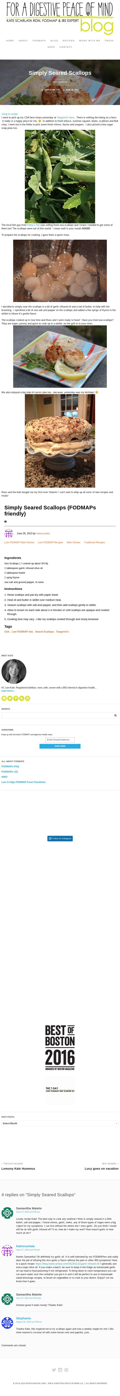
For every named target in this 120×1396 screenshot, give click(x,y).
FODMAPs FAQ (10, 766)
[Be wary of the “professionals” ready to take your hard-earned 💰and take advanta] (31, 873)
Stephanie (23, 1318)
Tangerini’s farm (65, 117)
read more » (8, 691)
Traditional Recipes (94, 542)
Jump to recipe (9, 114)
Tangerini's (62, 631)
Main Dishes (73, 542)
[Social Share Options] (4, 899)
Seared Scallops (44, 631)
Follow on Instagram (61, 838)
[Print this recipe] (5, 521)
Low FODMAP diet (22, 631)
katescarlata (52, 90)
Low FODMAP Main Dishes (19, 542)
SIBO (4, 776)
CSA (7, 631)
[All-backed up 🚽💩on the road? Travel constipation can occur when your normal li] (89, 873)
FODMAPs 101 (9, 771)
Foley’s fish (33, 225)
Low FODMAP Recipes (50, 542)
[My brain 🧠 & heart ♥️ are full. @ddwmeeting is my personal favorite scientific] (89, 931)
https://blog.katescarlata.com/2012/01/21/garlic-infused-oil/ (68, 1263)
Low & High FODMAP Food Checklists (23, 782)
